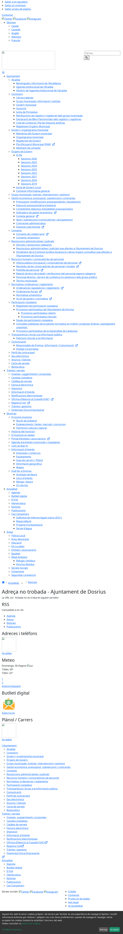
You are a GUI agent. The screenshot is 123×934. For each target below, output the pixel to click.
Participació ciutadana (19, 785)
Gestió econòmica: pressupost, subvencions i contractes (38, 767)
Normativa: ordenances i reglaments (27, 781)
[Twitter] (7, 18)
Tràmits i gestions (17, 849)
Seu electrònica (15, 799)
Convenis (12, 770)
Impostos (12, 831)
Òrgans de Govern (17, 760)
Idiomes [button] (11, 22)
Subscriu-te (8, 713)
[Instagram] (34, 18)
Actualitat (14, 583)
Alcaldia (11, 749)
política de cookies (30, 923)
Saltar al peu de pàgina (18, 9)
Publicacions (14, 626)
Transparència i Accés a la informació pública (32, 788)
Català (14, 26)
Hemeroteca (14, 874)
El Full (10, 871)
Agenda (11, 616)
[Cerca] (86, 57)
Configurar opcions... (12, 929)
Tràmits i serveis (11, 813)
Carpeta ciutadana (17, 821)
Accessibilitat (75, 906)
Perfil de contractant (18, 795)
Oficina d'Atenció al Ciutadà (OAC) (26, 842)
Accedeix (7, 653)
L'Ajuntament (9, 745)
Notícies (32, 582)
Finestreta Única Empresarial (23, 853)
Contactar (7, 15)
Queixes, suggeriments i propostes (26, 817)
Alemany (16, 36)
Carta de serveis (16, 806)
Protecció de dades (79, 898)
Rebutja (103, 929)
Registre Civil (14, 846)
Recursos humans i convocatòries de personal (33, 778)
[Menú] (3, 72)
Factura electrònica (17, 828)
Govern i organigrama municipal (25, 756)
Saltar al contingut (15, 5)
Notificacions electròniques (22, 839)
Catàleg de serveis (17, 824)
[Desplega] (22, 583)
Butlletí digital (14, 867)
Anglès (15, 33)
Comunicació (14, 792)
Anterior (6, 686)
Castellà (15, 29)
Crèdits (72, 891)
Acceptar (114, 929)
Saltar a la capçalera (16, 1)
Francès (15, 40)
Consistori (12, 752)
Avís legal (73, 902)
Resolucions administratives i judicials (28, 774)
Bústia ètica (13, 810)
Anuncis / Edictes (16, 803)
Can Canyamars (15, 885)
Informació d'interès (18, 835)
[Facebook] (20, 18)
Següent (16, 686)
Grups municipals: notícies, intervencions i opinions (36, 763)
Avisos (10, 619)
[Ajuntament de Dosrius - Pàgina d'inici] (28, 60)
